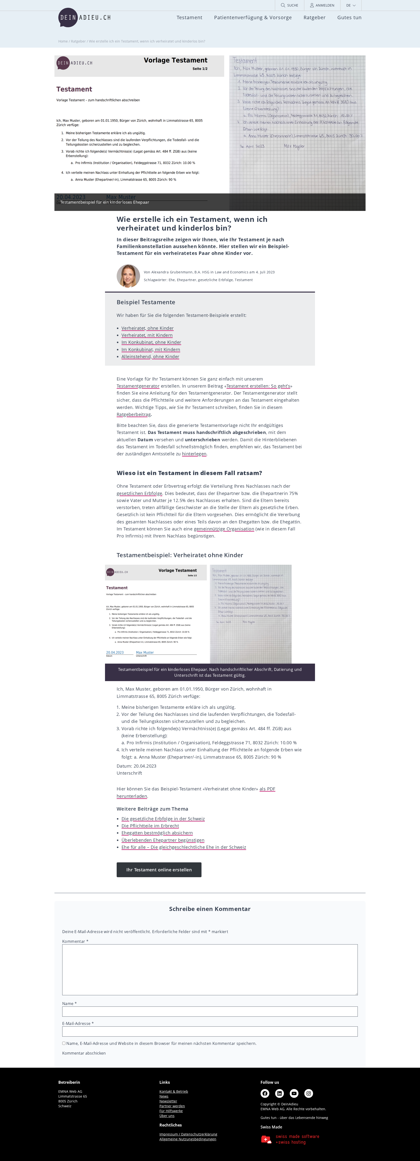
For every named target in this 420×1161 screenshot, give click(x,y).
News (163, 1096)
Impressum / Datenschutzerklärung (188, 1134)
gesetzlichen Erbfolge (139, 493)
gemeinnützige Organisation (224, 529)
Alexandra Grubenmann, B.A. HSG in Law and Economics (199, 272)
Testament (244, 279)
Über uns (167, 1115)
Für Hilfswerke (171, 1111)
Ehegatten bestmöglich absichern (157, 833)
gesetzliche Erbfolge (215, 279)
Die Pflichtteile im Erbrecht (150, 826)
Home (63, 41)
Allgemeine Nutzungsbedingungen (187, 1139)
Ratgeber (78, 41)
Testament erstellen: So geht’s (258, 386)
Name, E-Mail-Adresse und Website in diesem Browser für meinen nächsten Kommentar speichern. (161, 1043)
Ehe (172, 279)
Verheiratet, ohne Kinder (148, 328)
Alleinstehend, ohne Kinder (150, 356)
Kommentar (75, 941)
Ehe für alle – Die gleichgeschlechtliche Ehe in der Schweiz (184, 847)
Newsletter (168, 1101)
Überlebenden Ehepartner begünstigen (163, 840)
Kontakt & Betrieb (173, 1091)
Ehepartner (186, 279)
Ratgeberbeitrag (134, 414)
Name (69, 1003)
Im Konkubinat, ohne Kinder (151, 342)
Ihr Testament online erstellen (159, 870)
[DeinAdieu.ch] (84, 17)
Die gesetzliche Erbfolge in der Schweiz (163, 819)
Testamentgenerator (138, 386)
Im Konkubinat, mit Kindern (151, 349)
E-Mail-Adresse (78, 1023)
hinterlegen (194, 454)
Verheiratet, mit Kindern (147, 335)
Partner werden (172, 1106)
